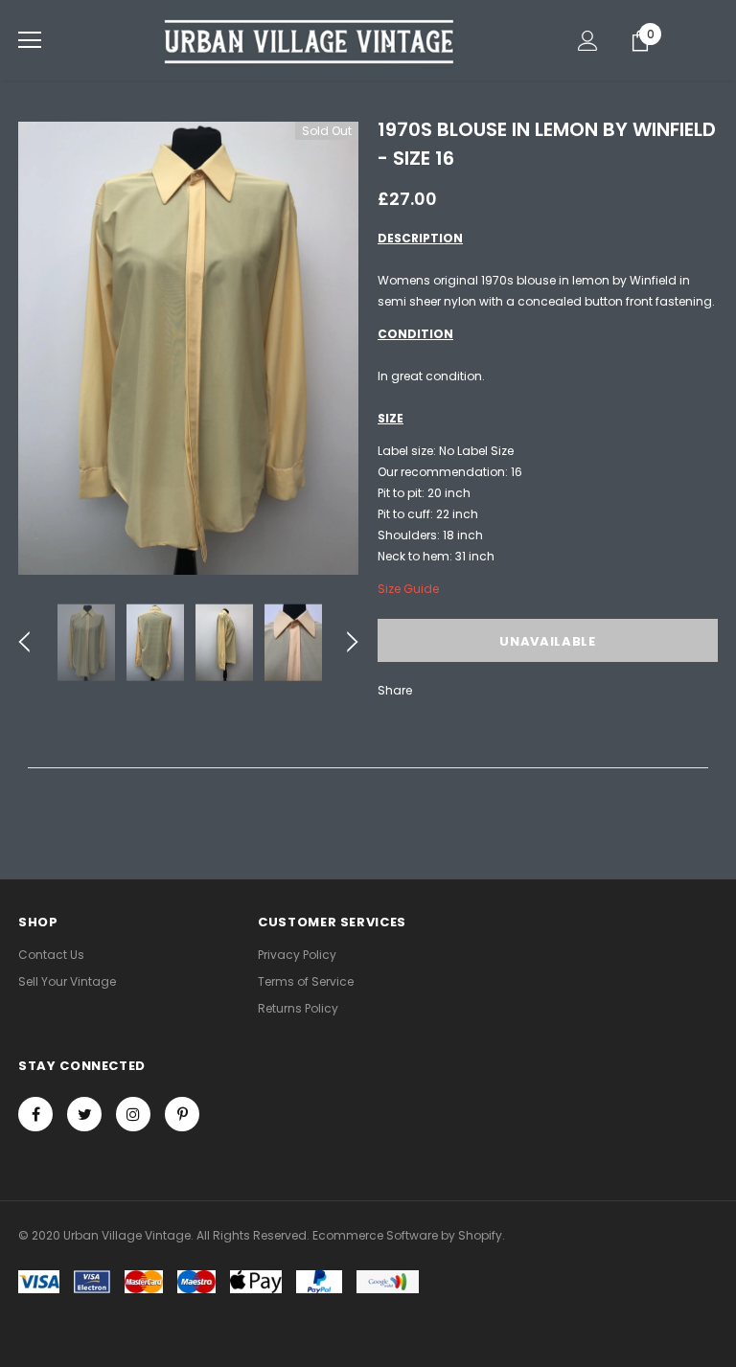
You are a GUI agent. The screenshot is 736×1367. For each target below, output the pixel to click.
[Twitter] (84, 1114)
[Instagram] (133, 1114)
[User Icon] (588, 41)
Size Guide (408, 589)
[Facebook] (35, 1114)
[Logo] (310, 39)
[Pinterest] (182, 1114)
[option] (188, 348)
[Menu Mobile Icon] (29, 40)
